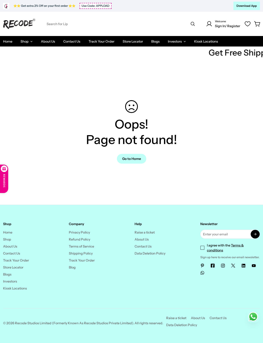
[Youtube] (254, 266)
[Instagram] (223, 266)
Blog (72, 267)
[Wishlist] (247, 23)
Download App (246, 6)
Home (7, 232)
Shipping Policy (81, 253)
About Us (10, 246)
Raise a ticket (145, 232)
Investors (10, 281)
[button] (257, 23)
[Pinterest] (202, 266)
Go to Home (131, 159)
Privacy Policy (79, 232)
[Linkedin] (243, 266)
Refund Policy (79, 239)
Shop (7, 239)
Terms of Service (81, 246)
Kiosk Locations (15, 288)
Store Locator (13, 267)
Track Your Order (16, 260)
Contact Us (11, 253)
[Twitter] (233, 266)
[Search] (193, 24)
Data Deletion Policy (150, 253)
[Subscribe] (255, 234)
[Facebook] (213, 266)
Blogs (7, 274)
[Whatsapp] (202, 273)
